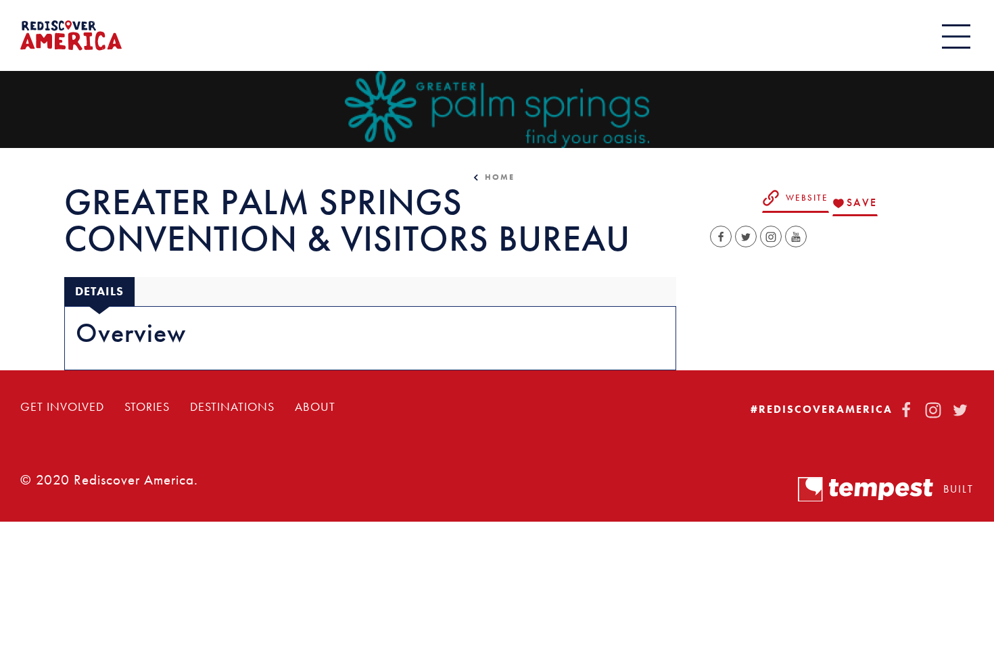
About (315, 407)
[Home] (71, 35)
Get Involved (62, 407)
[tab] (99, 291)
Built (958, 489)
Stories (147, 407)
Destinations (232, 407)
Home (500, 177)
